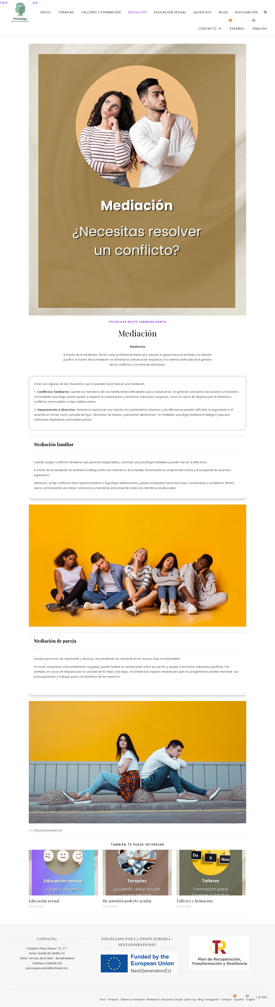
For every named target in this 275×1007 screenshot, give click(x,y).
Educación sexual (170, 12)
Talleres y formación (101, 12)
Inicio (45, 12)
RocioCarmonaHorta (48, 830)
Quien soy (202, 12)
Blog (223, 12)
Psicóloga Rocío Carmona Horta (137, 322)
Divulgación (246, 12)
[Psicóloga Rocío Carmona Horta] (20, 12)
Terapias (66, 12)
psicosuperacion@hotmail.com (47, 968)
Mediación (137, 12)
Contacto (207, 28)
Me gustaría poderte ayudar (127, 900)
